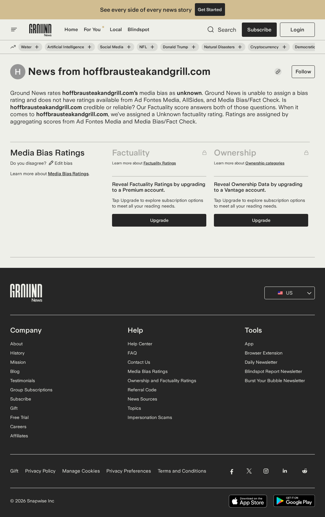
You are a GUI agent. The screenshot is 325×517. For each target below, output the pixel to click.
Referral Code (142, 389)
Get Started (210, 9)
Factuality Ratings (159, 163)
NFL (143, 47)
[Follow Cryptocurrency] (284, 47)
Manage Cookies (81, 471)
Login (297, 30)
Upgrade (159, 220)
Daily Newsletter (261, 362)
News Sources (142, 398)
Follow (303, 72)
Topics (134, 408)
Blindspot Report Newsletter (273, 371)
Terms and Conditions (182, 471)
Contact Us (139, 362)
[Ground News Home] (40, 30)
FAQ (132, 352)
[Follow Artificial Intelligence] (89, 47)
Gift (13, 408)
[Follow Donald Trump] (193, 47)
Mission (18, 362)
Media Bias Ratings (68, 173)
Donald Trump (175, 47)
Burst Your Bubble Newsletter (275, 380)
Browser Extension (263, 352)
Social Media (111, 47)
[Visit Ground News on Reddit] (305, 471)
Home (71, 29)
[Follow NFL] (152, 47)
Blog (15, 371)
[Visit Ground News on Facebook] (231, 471)
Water (26, 47)
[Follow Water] (37, 47)
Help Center (140, 343)
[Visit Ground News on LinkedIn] (285, 471)
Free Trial (19, 417)
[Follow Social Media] (129, 47)
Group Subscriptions (31, 389)
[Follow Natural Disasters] (240, 47)
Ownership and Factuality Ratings (162, 380)
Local (116, 29)
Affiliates (19, 435)
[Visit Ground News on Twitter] (249, 471)
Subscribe (259, 30)
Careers (18, 426)
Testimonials (22, 380)
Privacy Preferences (128, 471)
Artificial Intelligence (65, 47)
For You (92, 29)
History (17, 352)
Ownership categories (264, 163)
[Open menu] (14, 29)
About (16, 343)
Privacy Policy (40, 471)
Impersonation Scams (150, 417)
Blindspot (138, 29)
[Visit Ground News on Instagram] (266, 471)
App (249, 343)
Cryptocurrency (264, 47)
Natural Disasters (219, 47)
